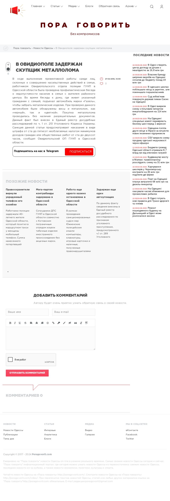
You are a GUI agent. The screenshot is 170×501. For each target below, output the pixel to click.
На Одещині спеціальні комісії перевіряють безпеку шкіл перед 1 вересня (149, 121)
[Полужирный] (10, 323)
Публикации (10, 435)
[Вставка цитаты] (75, 323)
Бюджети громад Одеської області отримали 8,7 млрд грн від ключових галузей (149, 150)
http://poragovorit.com (36, 481)
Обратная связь (109, 6)
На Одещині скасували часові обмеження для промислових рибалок (150, 191)
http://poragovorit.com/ (71, 475)
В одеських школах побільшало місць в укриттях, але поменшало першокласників (151, 89)
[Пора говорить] (14, 6)
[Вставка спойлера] (86, 323)
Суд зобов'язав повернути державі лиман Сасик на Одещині (150, 99)
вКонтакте (132, 430)
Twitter (130, 439)
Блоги (89, 6)
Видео (88, 430)
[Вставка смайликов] (48, 323)
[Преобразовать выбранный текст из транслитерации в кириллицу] (81, 323)
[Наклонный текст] (15, 323)
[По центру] (37, 323)
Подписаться (81, 151)
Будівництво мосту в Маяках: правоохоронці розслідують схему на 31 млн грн (150, 160)
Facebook (131, 435)
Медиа (72, 6)
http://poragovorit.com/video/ (20, 478)
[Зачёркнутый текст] (25, 323)
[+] (8, 64)
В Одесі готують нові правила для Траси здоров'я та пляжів (150, 201)
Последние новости (151, 55)
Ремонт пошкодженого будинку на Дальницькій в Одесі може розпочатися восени (146, 212)
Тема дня (8, 439)
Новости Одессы (13, 430)
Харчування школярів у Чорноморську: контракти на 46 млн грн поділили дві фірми (147, 170)
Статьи (55, 6)
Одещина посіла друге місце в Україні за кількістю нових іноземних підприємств (150, 131)
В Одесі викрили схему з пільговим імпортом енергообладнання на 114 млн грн (149, 110)
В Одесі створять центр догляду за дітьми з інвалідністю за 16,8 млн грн (149, 68)
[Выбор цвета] (64, 323)
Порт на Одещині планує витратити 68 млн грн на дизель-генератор (150, 182)
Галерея (90, 435)
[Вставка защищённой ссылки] (59, 323)
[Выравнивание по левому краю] (31, 323)
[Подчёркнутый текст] (20, 323)
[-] (8, 69)
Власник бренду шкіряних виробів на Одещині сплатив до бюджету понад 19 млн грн (149, 78)
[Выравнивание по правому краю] (42, 323)
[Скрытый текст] (70, 323)
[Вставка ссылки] (53, 323)
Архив (129, 6)
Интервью (50, 430)
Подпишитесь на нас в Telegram (36, 151)
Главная (36, 6)
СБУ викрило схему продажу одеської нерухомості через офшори (150, 140)
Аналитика (50, 435)
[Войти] (162, 6)
